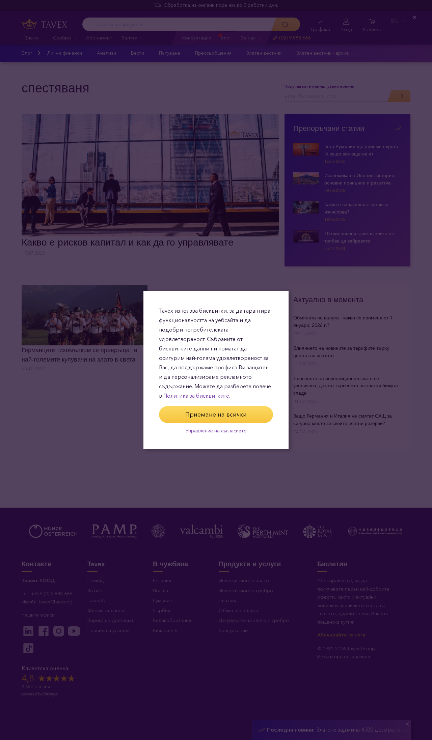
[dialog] (216, 370)
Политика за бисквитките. (196, 396)
